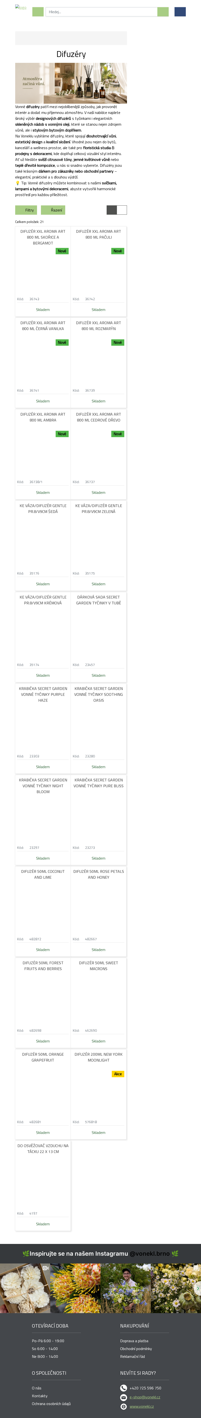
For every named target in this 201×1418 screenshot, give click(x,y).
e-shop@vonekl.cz (145, 1397)
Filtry (29, 210)
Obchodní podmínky (136, 1349)
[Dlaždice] (112, 210)
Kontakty (40, 1396)
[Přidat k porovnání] (66, 298)
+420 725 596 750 (145, 1388)
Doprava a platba (134, 1341)
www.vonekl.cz (142, 1406)
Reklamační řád (132, 1356)
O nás (36, 1388)
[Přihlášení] (180, 11)
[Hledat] (163, 11)
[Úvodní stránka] (20, 12)
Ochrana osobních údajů (51, 1404)
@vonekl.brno (150, 1253)
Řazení (56, 210)
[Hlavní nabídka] (38, 11)
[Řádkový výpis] (122, 210)
